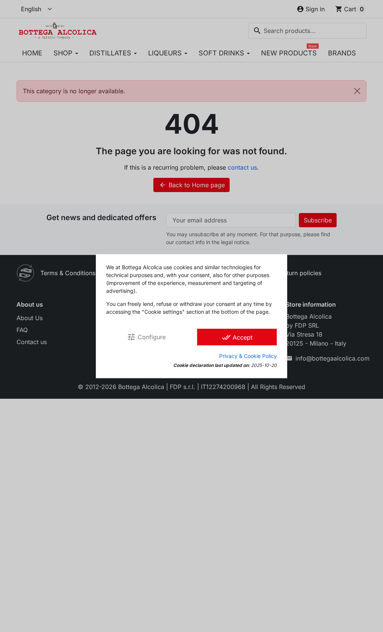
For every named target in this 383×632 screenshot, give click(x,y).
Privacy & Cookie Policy (248, 356)
